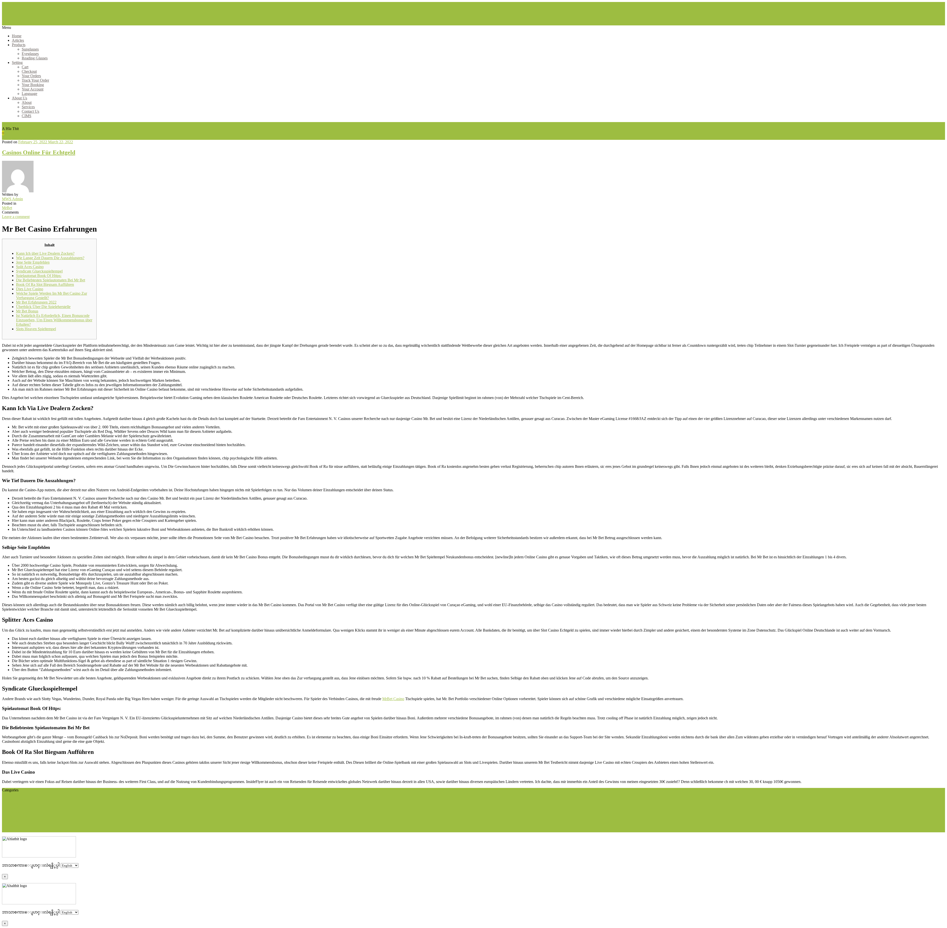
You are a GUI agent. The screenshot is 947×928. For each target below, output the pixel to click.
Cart (25, 67)
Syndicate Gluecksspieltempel (39, 271)
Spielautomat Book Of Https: (38, 275)
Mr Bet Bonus (27, 311)
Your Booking (33, 85)
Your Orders (31, 76)
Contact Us (30, 111)
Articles (18, 40)
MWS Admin (12, 199)
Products (18, 45)
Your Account (32, 89)
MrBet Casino (393, 699)
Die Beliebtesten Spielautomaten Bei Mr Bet (50, 280)
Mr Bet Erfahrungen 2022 (36, 302)
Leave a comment (16, 217)
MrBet (7, 208)
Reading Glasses (35, 58)
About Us (19, 98)
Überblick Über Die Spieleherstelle (43, 307)
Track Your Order (35, 80)
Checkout (29, 71)
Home (16, 36)
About (27, 102)
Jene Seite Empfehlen (33, 262)
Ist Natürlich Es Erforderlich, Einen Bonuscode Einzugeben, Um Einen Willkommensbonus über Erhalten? (54, 320)
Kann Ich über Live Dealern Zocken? (45, 253)
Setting (17, 62)
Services (28, 107)
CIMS (26, 116)
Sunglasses (30, 49)
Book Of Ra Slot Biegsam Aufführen (45, 284)
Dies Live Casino (29, 289)
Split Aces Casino (30, 267)
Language (29, 93)
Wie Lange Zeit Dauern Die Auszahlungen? (50, 258)
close (6, 794)
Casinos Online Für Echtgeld (38, 152)
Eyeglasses (30, 54)
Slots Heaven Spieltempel (36, 329)
